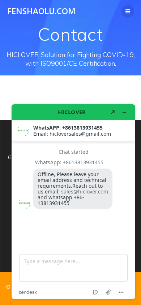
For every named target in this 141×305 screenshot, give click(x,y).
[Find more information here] (73, 202)
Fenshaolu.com (41, 11)
